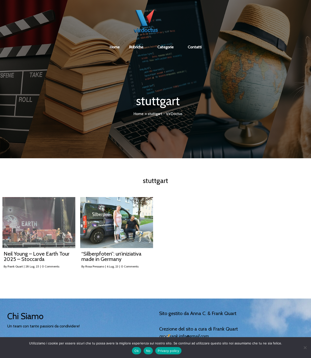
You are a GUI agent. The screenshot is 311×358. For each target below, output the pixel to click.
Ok (136, 351)
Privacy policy (168, 351)
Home (138, 113)
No (148, 351)
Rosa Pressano (94, 266)
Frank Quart (15, 266)
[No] (304, 347)
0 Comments (50, 266)
